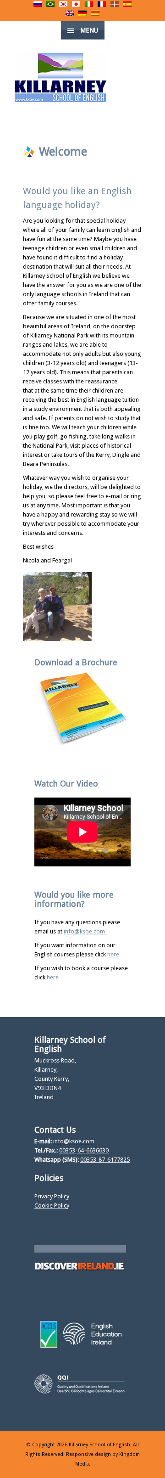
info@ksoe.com (85, 931)
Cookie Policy (51, 1205)
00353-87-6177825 (105, 1159)
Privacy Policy (51, 1196)
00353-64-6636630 (84, 1150)
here (113, 954)
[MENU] (150, 14)
